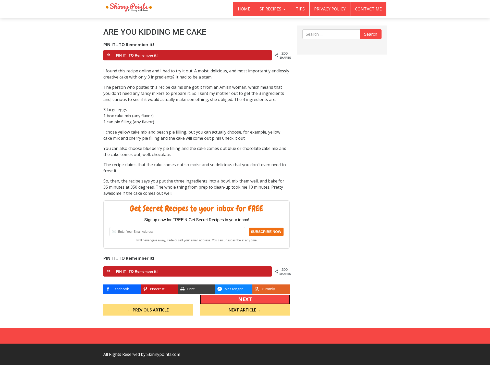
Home (244, 9)
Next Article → (245, 310)
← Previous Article (148, 310)
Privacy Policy (330, 9)
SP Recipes (271, 9)
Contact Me (368, 9)
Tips (300, 9)
